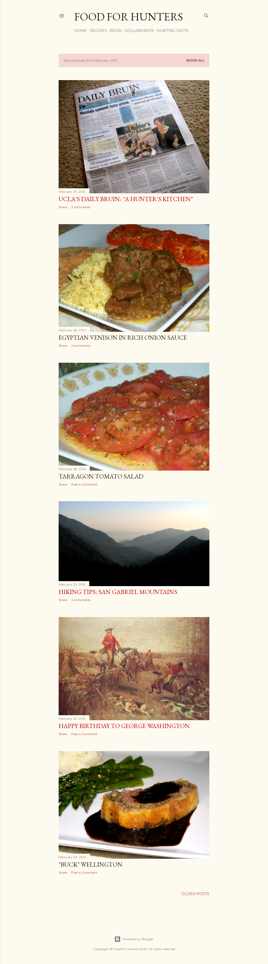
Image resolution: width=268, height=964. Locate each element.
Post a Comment (84, 484)
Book (116, 30)
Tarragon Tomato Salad (101, 476)
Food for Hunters (128, 16)
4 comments (81, 600)
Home (80, 30)
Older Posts (195, 893)
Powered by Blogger (138, 939)
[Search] (206, 14)
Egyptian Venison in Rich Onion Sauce (123, 337)
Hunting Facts (172, 30)
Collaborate (139, 30)
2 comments (80, 207)
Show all (195, 60)
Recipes (98, 30)
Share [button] (63, 207)
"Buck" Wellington (90, 864)
